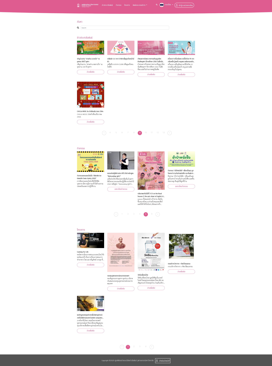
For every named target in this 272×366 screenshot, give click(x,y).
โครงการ (127, 5)
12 (158, 132)
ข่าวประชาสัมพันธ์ (107, 5)
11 (152, 132)
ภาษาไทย (168, 4)
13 (164, 132)
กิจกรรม (118, 5)
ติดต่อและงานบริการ (139, 5)
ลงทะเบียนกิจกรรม (121, 189)
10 (146, 132)
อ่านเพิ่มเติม (90, 72)
